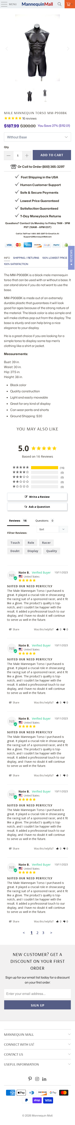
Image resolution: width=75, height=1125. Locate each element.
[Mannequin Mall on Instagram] (37, 1079)
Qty (6, 147)
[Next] (68, 49)
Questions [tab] (42, 520)
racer (46, 543)
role (31, 543)
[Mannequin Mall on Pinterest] (30, 1079)
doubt (15, 551)
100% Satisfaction (16, 264)
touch (15, 543)
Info (7, 258)
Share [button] (15, 629)
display (33, 551)
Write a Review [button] (39, 497)
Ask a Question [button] (39, 507)
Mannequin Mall (42, 1115)
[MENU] (2, 4)
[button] (58, 629)
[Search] (60, 4)
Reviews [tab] (14, 520)
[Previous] (7, 49)
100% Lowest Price (54, 258)
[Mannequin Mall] (37, 4)
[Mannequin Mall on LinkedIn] (44, 1079)
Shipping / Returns (26, 258)
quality (51, 551)
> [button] (51, 932)
